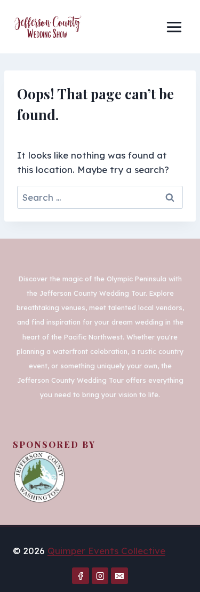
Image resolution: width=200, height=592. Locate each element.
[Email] (119, 576)
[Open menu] (174, 26)
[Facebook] (80, 576)
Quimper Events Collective (106, 550)
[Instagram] (100, 576)
